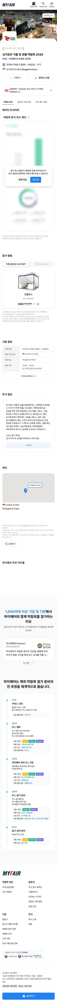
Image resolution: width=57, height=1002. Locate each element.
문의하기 (30, 996)
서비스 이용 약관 (25, 986)
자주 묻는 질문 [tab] (41, 102)
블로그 (5, 919)
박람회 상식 (7, 934)
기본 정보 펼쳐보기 (27, 376)
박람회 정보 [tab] (8, 102)
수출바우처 (32, 892)
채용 (30, 924)
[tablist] (28, 264)
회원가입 (22, 179)
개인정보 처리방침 (9, 986)
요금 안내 (32, 906)
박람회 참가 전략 (9, 929)
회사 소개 (32, 919)
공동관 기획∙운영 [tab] (24, 102)
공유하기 (11, 544)
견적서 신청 (44, 77)
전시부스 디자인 (34, 897)
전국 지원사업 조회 (10, 943)
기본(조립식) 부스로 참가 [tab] (16, 264)
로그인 (36, 179)
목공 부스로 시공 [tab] (41, 264)
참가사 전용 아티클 (10, 924)
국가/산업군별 (8, 887)
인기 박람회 (7, 892)
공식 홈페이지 (24, 526)
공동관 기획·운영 (35, 901)
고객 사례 (6, 938)
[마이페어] (11, 873)
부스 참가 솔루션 (35, 887)
